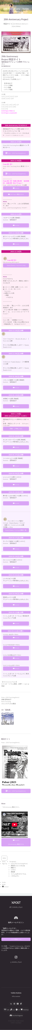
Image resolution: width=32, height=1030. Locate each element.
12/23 (7, 98)
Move (3, 804)
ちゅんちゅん (21, 339)
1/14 (10, 105)
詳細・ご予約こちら (16, 429)
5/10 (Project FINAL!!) (7, 111)
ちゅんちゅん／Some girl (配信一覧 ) (16, 530)
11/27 (3, 96)
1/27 (17, 105)
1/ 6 (2, 105)
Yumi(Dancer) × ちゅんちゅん (11, 362)
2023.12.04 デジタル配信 (8, 704)
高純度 (13, 872)
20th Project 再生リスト (17, 194)
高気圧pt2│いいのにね (18, 866)
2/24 (14, 107)
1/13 (6, 105)
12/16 (16, 96)
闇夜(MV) (13, 868)
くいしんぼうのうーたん (18, 874)
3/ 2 (2, 109)
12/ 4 (7, 96)
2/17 (10, 107)
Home (3, 861)
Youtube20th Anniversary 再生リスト (16, 842)
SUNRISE (13, 870)
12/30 (12, 98)
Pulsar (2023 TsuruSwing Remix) (12, 166)
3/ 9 (6, 109)
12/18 (3, 98)
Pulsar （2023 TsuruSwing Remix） (16, 153)
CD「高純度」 (6, 710)
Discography (12, 861)
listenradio (7, 291)
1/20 (14, 105)
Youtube (16, 188)
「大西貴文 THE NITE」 (17, 320)
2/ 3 (2, 107)
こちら (11, 527)
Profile (4, 882)
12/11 (11, 96)
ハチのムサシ (15, 876)
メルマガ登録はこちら (16, 939)
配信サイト (5, 739)
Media (3, 884)
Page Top (4, 863)
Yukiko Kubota (16, 993)
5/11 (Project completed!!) (9, 113)
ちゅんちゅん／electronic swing (16, 265)
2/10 (6, 107)
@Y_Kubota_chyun (16, 907)
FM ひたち (9, 281)
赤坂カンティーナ (14, 423)
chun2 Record (18, 1022)
